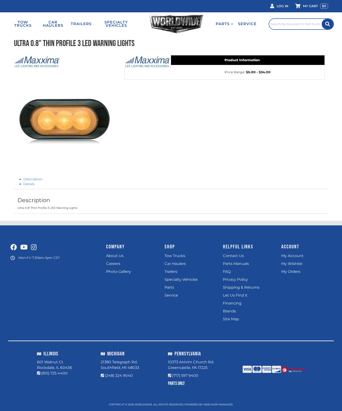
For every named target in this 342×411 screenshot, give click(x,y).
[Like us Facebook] (13, 247)
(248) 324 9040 (119, 375)
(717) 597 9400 (185, 375)
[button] (224, 24)
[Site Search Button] (327, 24)
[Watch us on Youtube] (24, 247)
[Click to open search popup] (301, 24)
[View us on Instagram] (34, 247)
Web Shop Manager (218, 404)
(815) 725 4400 (54, 373)
